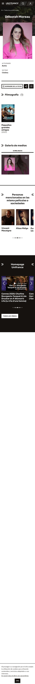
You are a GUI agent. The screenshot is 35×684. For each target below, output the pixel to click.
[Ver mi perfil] (30, 4)
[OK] (17, 681)
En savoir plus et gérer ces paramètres (15, 676)
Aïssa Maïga (22, 228)
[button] (26, 158)
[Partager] (26, 86)
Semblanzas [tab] (17, 151)
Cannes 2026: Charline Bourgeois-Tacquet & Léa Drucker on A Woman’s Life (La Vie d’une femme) (13, 297)
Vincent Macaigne (6, 229)
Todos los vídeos (10, 316)
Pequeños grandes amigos (6, 127)
